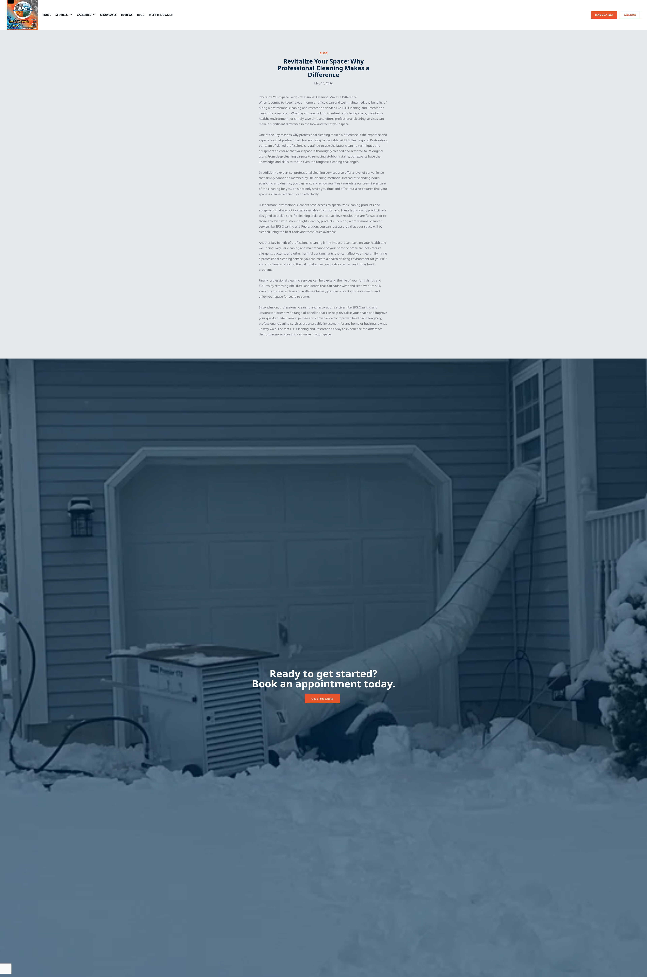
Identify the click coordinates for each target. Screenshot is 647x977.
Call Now (630, 14)
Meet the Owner (161, 15)
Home (47, 15)
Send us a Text (604, 14)
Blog (141, 15)
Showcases (108, 15)
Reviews (127, 15)
